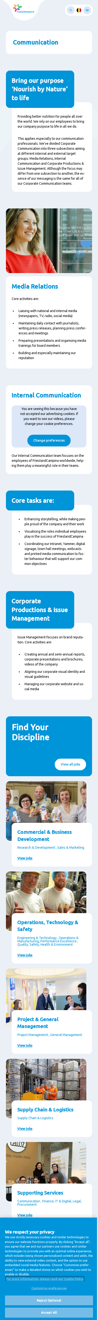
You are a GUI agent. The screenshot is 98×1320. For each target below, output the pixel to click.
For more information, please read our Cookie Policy (45, 1279)
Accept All (49, 1312)
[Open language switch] (79, 10)
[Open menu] (87, 10)
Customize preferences (49, 1288)
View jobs (24, 858)
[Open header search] (71, 10)
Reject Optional (49, 1300)
